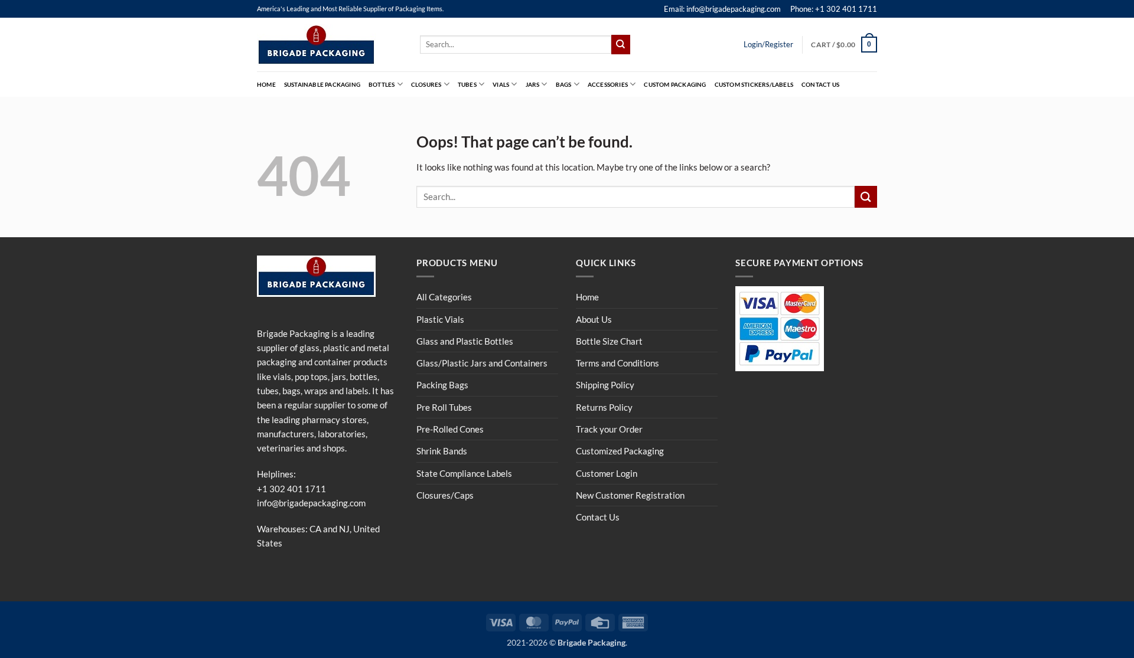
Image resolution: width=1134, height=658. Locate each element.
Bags (564, 84)
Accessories (608, 84)
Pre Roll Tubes (444, 407)
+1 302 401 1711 (291, 488)
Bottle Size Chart (609, 341)
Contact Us (820, 84)
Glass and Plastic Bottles (464, 341)
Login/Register (768, 44)
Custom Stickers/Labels (754, 84)
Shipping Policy (605, 384)
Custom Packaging (675, 84)
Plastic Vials (440, 319)
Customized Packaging (620, 451)
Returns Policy (604, 407)
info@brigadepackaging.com (311, 502)
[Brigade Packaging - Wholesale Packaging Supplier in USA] (329, 45)
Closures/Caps (445, 495)
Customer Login (606, 473)
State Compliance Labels (464, 473)
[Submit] (620, 44)
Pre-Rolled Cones (450, 429)
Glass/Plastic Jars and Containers (482, 363)
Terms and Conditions (617, 363)
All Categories (444, 297)
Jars (533, 84)
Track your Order (609, 429)
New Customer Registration (630, 495)
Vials (501, 84)
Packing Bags (442, 384)
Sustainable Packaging (322, 84)
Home (266, 84)
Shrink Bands (441, 451)
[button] (844, 44)
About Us (594, 319)
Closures (426, 84)
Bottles (382, 84)
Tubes (467, 84)
